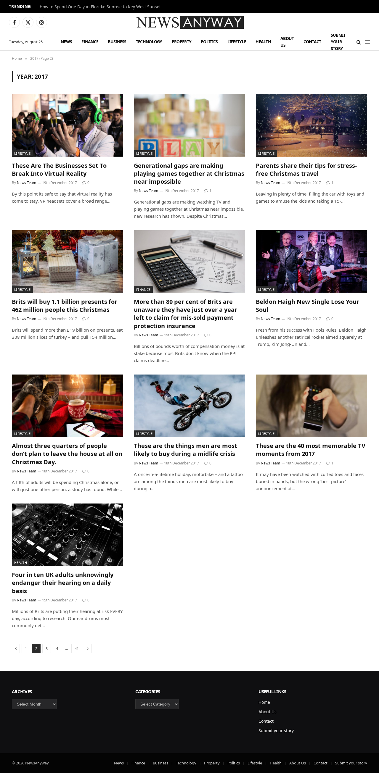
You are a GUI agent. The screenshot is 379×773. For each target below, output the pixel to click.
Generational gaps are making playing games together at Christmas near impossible (189, 173)
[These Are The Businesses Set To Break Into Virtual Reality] (67, 125)
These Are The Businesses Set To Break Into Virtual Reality (59, 169)
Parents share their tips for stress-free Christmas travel (306, 169)
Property (181, 41)
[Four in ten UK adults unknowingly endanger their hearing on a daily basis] (67, 535)
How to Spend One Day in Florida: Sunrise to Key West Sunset (100, 6)
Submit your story (338, 41)
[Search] (358, 42)
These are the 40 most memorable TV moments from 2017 (310, 450)
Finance (89, 41)
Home (264, 702)
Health (263, 41)
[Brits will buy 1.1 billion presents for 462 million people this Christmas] (67, 261)
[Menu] (367, 42)
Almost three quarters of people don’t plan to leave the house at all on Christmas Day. (67, 454)
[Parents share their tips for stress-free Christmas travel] (311, 125)
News (66, 41)
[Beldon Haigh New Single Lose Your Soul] (311, 261)
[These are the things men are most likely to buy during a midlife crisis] (189, 406)
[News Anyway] (189, 22)
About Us (287, 41)
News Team (26, 182)
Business (117, 41)
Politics (209, 41)
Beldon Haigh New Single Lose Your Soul (307, 306)
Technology (149, 41)
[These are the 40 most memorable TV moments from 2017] (311, 406)
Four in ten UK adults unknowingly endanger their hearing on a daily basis (62, 583)
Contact (312, 41)
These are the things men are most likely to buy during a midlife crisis (185, 450)
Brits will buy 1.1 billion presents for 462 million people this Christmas (64, 306)
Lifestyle (236, 41)
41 (77, 648)
